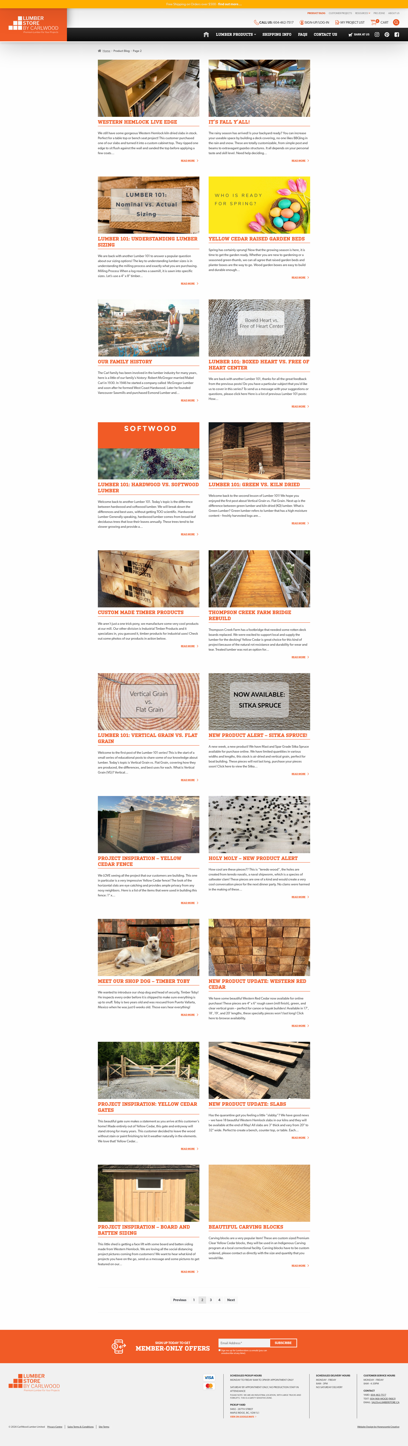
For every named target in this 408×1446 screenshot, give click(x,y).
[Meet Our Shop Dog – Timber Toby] (148, 947)
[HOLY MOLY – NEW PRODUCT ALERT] (259, 824)
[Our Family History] (148, 328)
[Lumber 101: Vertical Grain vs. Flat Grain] (148, 701)
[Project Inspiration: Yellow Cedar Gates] (148, 1070)
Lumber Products (234, 34)
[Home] (206, 34)
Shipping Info (276, 34)
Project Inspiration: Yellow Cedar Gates (147, 1107)
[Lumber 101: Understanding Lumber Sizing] (148, 205)
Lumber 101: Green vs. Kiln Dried (254, 485)
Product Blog (316, 13)
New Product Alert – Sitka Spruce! (258, 735)
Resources (361, 13)
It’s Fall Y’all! (229, 122)
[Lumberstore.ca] (33, 24)
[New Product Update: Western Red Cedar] (259, 947)
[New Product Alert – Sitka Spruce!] (259, 701)
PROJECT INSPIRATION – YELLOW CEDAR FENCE (139, 861)
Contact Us (325, 34)
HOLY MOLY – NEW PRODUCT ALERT (253, 858)
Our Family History (125, 362)
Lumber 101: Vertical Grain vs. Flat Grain (147, 738)
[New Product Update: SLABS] (259, 1070)
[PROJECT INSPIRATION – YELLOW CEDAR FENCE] (148, 824)
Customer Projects (340, 13)
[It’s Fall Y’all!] (259, 88)
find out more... (230, 4)
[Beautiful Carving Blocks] (259, 1193)
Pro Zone (379, 13)
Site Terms (104, 1426)
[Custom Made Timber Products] (148, 578)
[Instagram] (377, 34)
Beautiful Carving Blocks (246, 1227)
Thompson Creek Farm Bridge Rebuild (250, 615)
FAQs (302, 34)
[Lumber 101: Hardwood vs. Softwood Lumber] (148, 450)
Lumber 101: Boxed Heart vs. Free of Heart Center (259, 365)
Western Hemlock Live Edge (137, 122)
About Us (393, 13)
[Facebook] (396, 34)
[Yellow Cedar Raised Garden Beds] (259, 205)
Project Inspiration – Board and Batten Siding (144, 1230)
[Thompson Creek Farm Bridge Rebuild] (259, 578)
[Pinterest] (386, 34)
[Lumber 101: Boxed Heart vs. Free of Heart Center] (259, 328)
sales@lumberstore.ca (385, 1402)
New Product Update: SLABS (247, 1104)
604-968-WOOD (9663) (383, 1398)
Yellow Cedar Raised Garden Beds (257, 239)
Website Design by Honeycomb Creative (378, 1426)
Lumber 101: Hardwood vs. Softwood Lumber (148, 488)
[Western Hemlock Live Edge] (148, 88)
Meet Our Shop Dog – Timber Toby (144, 981)
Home (106, 51)
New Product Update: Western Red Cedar (257, 984)
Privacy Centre (54, 1426)
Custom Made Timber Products (141, 612)
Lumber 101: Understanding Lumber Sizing (147, 242)
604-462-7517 (378, 1394)
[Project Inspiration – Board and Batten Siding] (148, 1193)
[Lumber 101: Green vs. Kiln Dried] (259, 450)
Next (231, 1300)
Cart (382, 22)
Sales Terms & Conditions (80, 1426)
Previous (179, 1300)
